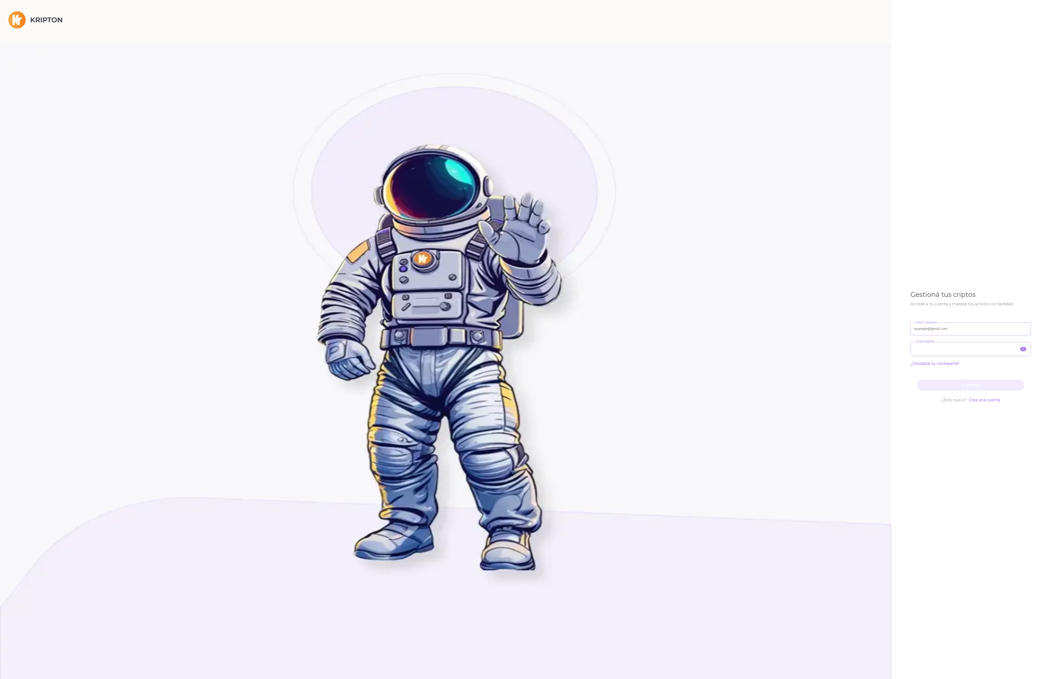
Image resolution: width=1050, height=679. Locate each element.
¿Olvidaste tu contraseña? (935, 363)
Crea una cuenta (984, 399)
